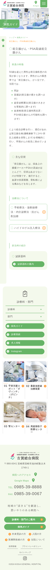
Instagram (16, 351)
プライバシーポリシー (31, 546)
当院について (38, 539)
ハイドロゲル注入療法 (27, 228)
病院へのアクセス (22, 475)
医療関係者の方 (16, 539)
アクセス (36, 6)
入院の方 (37, 534)
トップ (11, 38)
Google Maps (22, 481)
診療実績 (15, 334)
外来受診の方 (19, 534)
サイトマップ (25, 552)
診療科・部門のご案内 (23, 519)
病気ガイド (17, 326)
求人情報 (15, 343)
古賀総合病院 (15, 4)
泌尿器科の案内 (26, 264)
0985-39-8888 (28, 487)
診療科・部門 (3, 43)
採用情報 (12, 546)
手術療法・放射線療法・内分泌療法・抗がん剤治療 (25, 212)
